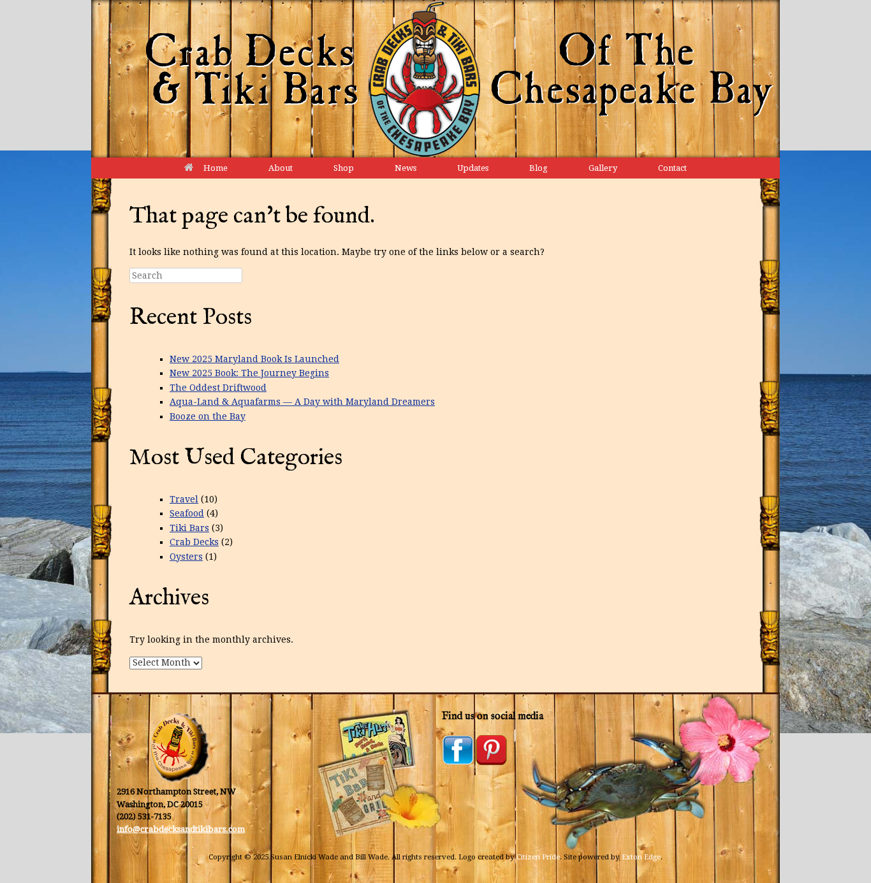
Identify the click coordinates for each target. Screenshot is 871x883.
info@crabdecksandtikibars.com (181, 829)
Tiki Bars (189, 528)
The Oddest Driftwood (218, 388)
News (405, 168)
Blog (538, 168)
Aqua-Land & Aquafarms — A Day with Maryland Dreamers (302, 402)
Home (215, 168)
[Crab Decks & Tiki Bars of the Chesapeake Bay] (435, 79)
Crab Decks (194, 542)
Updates (472, 168)
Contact (672, 168)
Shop (343, 168)
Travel (184, 499)
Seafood (187, 513)
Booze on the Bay (207, 416)
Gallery (603, 168)
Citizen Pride (538, 856)
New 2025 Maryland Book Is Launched (254, 359)
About (280, 168)
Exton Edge (641, 856)
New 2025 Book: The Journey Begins (249, 373)
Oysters (186, 556)
